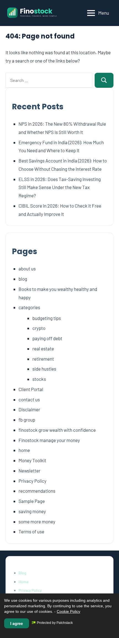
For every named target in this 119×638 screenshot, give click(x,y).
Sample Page (32, 501)
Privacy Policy (32, 481)
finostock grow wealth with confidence (57, 430)
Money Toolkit (32, 460)
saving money (32, 511)
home (24, 450)
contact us (29, 399)
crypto (38, 328)
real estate (43, 348)
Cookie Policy (68, 611)
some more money (37, 521)
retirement (43, 358)
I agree (16, 623)
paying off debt (47, 338)
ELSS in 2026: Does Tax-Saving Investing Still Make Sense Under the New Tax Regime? (60, 187)
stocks (39, 379)
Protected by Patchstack (55, 623)
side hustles (44, 368)
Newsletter (29, 470)
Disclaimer (29, 409)
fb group (27, 419)
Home (24, 581)
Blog (22, 572)
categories (29, 307)
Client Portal (31, 389)
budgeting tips (46, 318)
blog (23, 278)
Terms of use (31, 531)
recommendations (37, 491)
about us (27, 268)
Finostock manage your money (49, 440)
